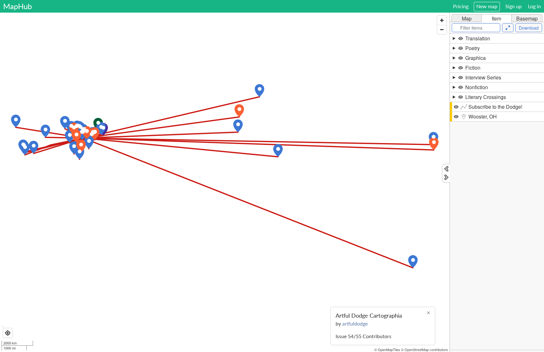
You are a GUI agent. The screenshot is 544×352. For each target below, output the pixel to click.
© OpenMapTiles (387, 349)
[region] (225, 182)
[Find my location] (7, 333)
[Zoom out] (441, 29)
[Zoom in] (441, 20)
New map (486, 6)
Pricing (460, 6)
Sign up (513, 6)
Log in (534, 6)
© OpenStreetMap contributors (424, 349)
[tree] (497, 192)
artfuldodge (355, 323)
